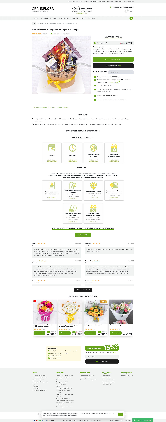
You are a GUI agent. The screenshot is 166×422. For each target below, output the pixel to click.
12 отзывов (45, 34)
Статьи (92, 18)
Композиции (65, 18)
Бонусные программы (63, 398)
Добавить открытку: (100, 71)
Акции (58, 386)
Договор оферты (38, 380)
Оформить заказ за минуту (112, 59)
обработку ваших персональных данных (65, 415)
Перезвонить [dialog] (106, 376)
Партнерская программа (88, 380)
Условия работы (85, 378)
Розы (36, 18)
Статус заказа (129, 1)
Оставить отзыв (82, 234)
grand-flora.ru (129, 420)
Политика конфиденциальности (40, 389)
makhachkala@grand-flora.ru (58, 353)
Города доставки (62, 382)
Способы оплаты (62, 380)
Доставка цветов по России (63, 391)
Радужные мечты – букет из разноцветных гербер (43, 325)
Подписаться (103, 361)
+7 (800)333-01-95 (55, 356)
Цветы (54, 18)
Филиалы (35, 386)
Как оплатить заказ (108, 382)
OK (121, 414)
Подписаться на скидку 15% (65, 400)
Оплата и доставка (40, 107)
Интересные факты (127, 376)
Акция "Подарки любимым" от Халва (64, 404)
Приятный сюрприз (116, 325)
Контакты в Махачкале (74, 1)
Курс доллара (61, 384)
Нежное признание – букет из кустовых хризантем (69, 325)
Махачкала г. (127, 7)
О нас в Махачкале (39, 376)
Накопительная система (64, 388)
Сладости (41, 414)
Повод (75, 18)
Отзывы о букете (62, 107)
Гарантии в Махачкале (40, 382)
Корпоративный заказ (87, 376)
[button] (142, 420)
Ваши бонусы (113, 82)
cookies (54, 413)
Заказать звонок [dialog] (81, 13)
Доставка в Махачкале (114, 1)
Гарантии (52, 107)
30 (43, 329)
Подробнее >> (51, 160)
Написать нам (106, 378)
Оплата (102, 1)
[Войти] (131, 11)
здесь (114, 352)
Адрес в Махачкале (90, 1)
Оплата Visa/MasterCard (64, 376)
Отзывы (35, 384)
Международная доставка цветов (65, 395)
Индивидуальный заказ (63, 378)
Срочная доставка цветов (65, 407)
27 (68, 329)
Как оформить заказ (108, 380)
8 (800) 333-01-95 (82, 9)
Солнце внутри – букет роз (93, 325)
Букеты (45, 18)
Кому (84, 18)
